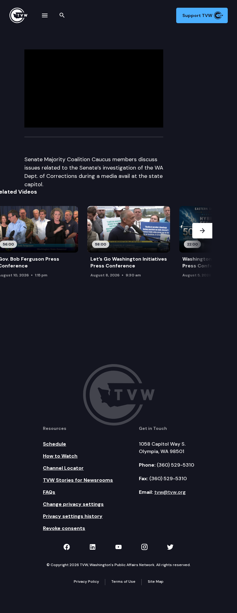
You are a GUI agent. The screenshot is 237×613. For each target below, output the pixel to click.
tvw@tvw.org (170, 492)
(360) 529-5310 (175, 465)
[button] (202, 250)
